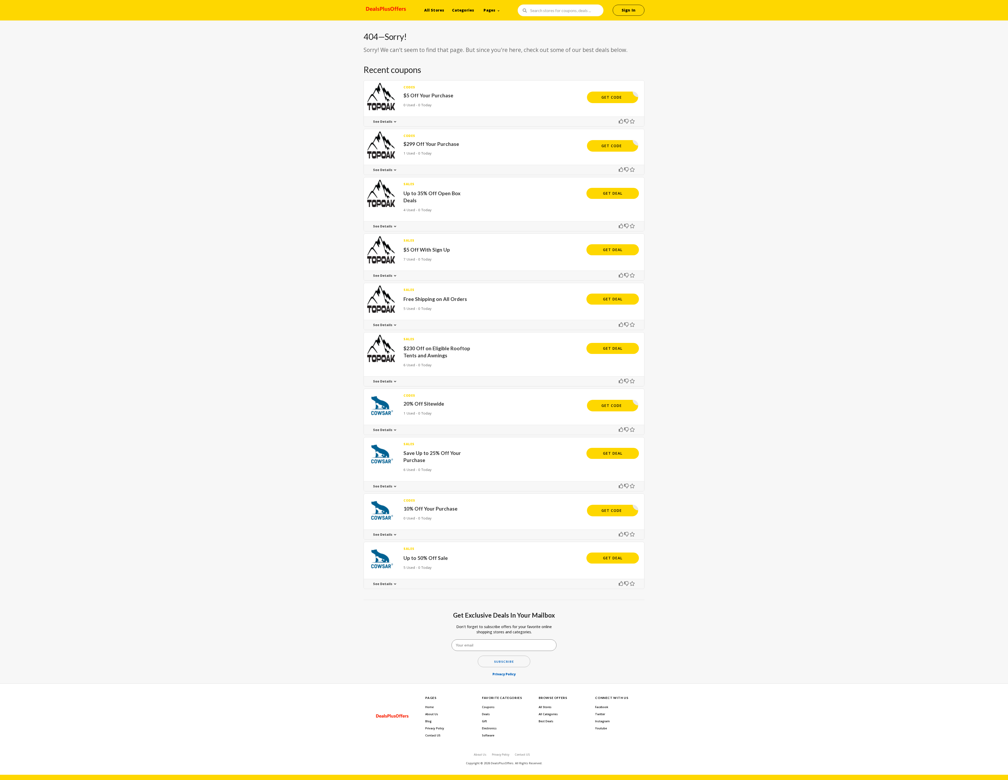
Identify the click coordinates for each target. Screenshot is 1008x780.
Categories (463, 10)
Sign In (629, 10)
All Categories (548, 714)
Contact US (432, 735)
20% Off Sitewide (423, 404)
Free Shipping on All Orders (435, 299)
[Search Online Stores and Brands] (385, 9)
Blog (428, 721)
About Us (431, 714)
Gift (484, 721)
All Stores (434, 10)
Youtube (601, 728)
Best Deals (546, 721)
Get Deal (612, 193)
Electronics (489, 728)
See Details (382, 121)
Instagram (602, 721)
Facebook (601, 707)
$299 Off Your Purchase (431, 144)
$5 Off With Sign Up (426, 250)
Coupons (488, 707)
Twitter (600, 714)
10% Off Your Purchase (430, 509)
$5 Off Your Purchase (428, 95)
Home (429, 707)
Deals (486, 714)
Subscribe (504, 662)
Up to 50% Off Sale (425, 558)
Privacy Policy (504, 674)
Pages (489, 10)
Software (488, 735)
